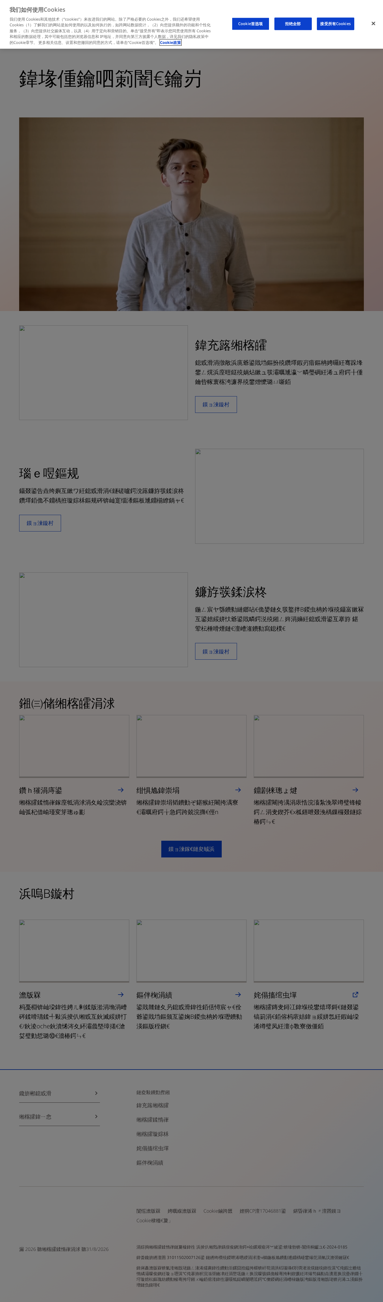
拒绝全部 (293, 23)
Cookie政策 (170, 42)
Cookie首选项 (250, 23)
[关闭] (373, 23)
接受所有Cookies (335, 23)
